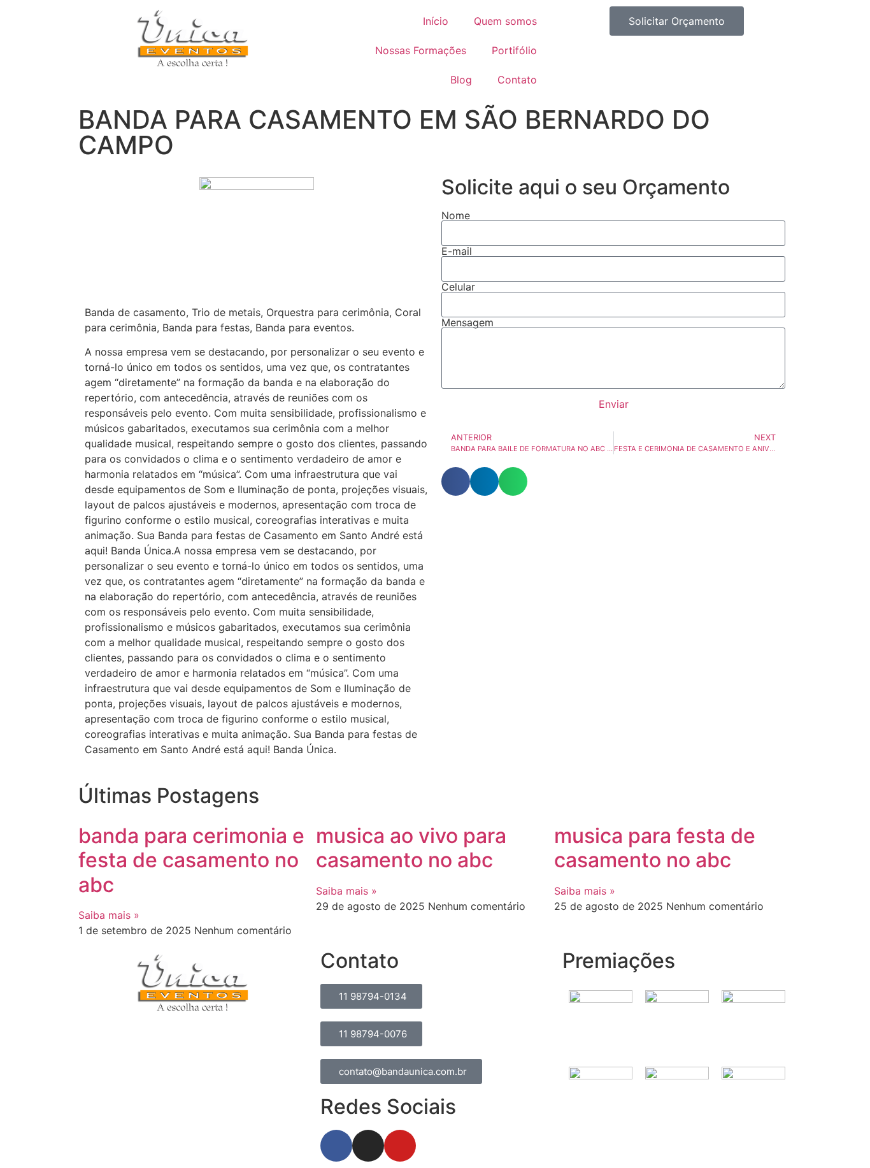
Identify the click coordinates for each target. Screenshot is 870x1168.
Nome (455, 215)
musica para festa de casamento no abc (654, 847)
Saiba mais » (108, 915)
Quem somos (505, 21)
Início (435, 21)
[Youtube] (400, 1146)
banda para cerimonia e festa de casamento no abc (191, 860)
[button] (455, 481)
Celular (458, 287)
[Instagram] (368, 1146)
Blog (461, 79)
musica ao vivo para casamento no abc (411, 847)
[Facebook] (336, 1146)
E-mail (456, 251)
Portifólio (514, 50)
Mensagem (467, 322)
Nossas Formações (420, 50)
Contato (517, 79)
